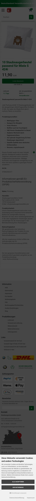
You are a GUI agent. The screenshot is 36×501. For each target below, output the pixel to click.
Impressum (30, 498)
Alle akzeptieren (18, 481)
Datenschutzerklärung (17, 498)
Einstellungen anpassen (18, 493)
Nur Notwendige (18, 487)
